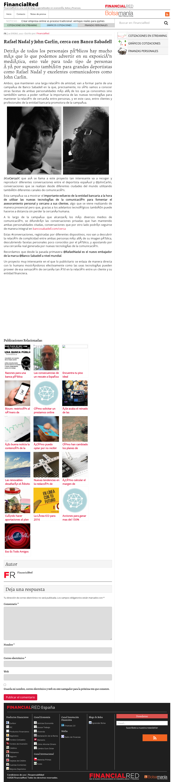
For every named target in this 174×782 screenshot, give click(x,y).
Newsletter (142, 716)
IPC (10, 727)
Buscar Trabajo (43, 727)
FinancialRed (21, 4)
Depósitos (13, 736)
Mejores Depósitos (17, 769)
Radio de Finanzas (72, 737)
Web (6, 671)
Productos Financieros (19, 731)
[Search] (166, 23)
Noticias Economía (45, 723)
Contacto (21, 14)
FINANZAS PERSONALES (96, 25)
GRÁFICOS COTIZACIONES (59, 25)
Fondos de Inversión (18, 744)
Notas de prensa (38, 14)
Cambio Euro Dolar (45, 748)
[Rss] (167, 14)
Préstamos (14, 752)
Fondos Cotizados (17, 739)
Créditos (13, 748)
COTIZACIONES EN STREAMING (22, 25)
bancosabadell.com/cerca (49, 229)
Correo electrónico (15, 658)
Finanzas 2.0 (69, 725)
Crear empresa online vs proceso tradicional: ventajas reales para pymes (63, 21)
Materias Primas (44, 759)
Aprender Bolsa (99, 723)
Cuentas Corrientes (17, 765)
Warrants (41, 740)
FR (5, 33)
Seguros (12, 756)
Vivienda (41, 731)
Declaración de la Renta (47, 736)
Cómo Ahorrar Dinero (46, 744)
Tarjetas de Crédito (17, 760)
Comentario (11, 604)
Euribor (12, 723)
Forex (39, 764)
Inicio (8, 14)
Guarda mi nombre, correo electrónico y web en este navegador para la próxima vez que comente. (57, 689)
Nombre (9, 645)
